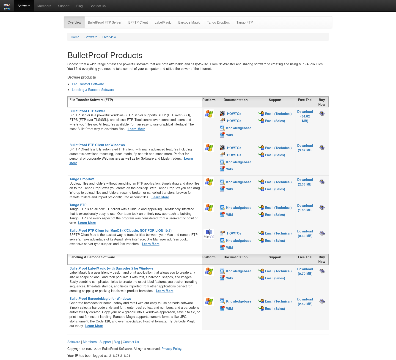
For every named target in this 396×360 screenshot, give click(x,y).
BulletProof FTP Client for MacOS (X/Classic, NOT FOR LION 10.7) (120, 230)
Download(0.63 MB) (305, 233)
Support (63, 5)
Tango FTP (244, 22)
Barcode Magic (189, 22)
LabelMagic (163, 22)
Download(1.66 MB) (305, 207)
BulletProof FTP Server (104, 22)
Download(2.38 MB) (305, 181)
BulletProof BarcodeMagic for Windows (100, 298)
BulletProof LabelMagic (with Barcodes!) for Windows (111, 268)
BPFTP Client (138, 22)
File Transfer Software (88, 84)
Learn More (136, 128)
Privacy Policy (171, 348)
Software (24, 5)
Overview (76, 22)
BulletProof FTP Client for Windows (97, 144)
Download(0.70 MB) (305, 271)
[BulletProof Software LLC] (7, 5)
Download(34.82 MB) (305, 116)
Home (75, 37)
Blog (79, 5)
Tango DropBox (218, 22)
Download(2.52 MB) (305, 301)
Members (44, 5)
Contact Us (98, 5)
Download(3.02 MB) (305, 147)
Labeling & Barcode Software (93, 89)
